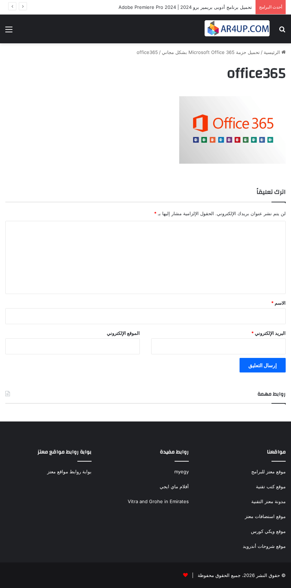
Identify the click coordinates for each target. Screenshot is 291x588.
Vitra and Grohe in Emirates (158, 501)
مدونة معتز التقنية (268, 501)
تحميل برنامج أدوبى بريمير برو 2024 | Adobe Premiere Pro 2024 (185, 7)
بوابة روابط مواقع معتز (69, 471)
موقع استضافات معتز (265, 516)
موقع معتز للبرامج (268, 471)
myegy (181, 471)
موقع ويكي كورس (268, 531)
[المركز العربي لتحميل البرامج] (237, 29)
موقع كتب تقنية (271, 486)
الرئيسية (272, 52)
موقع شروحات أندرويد (264, 546)
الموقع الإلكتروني (123, 333)
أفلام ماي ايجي (174, 486)
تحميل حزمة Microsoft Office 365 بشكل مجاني (211, 52)
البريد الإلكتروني (268, 333)
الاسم (278, 303)
